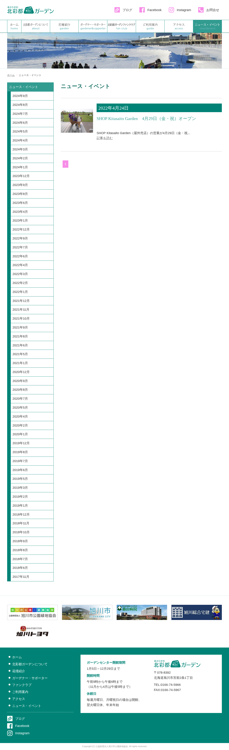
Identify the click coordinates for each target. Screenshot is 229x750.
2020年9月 (20, 381)
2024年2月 (20, 158)
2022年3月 (20, 274)
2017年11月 (21, 577)
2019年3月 (20, 487)
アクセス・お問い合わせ (179, 26)
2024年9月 (20, 96)
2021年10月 (21, 318)
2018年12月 (21, 514)
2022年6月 (20, 256)
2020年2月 (20, 425)
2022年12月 (21, 229)
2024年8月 (20, 105)
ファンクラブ (121, 26)
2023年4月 (20, 212)
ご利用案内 (150, 26)
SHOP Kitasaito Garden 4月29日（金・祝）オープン (146, 118)
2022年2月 (20, 283)
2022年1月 (20, 292)
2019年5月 (20, 479)
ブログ (127, 10)
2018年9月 (20, 541)
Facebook (154, 10)
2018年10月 (21, 532)
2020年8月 (20, 389)
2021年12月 (21, 301)
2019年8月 (20, 452)
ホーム (14, 26)
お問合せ (212, 10)
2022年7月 (20, 247)
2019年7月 (20, 461)
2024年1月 (20, 167)
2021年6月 (20, 345)
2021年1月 (20, 363)
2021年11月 (21, 309)
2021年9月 (20, 327)
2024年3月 (20, 149)
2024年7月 (20, 114)
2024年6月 (20, 122)
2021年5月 (20, 354)
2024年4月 (20, 140)
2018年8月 (20, 550)
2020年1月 (20, 434)
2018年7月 (20, 559)
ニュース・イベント (207, 26)
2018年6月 (20, 568)
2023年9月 (20, 185)
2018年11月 (21, 523)
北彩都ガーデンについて (35, 26)
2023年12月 (21, 176)
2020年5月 (20, 407)
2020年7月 (20, 398)
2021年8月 (20, 336)
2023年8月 (20, 194)
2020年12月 (21, 372)
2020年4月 (20, 416)
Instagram (184, 10)
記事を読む (105, 138)
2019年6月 (20, 470)
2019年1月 (20, 505)
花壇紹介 (64, 26)
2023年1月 (20, 220)
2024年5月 (20, 131)
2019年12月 (21, 443)
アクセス (18, 699)
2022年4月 (20, 265)
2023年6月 (20, 203)
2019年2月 (20, 496)
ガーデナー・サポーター (93, 26)
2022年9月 (20, 238)
